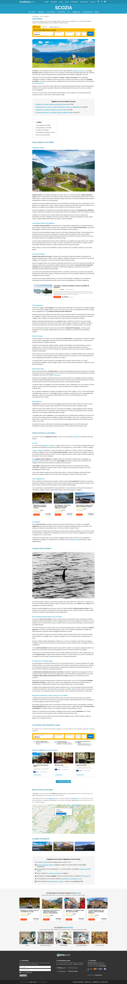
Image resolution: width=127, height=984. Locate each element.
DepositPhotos (98, 975)
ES (96, 968)
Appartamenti (63, 945)
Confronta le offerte (42, 862)
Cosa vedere (31, 12)
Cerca (90, 34)
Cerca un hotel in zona (61, 813)
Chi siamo (93, 960)
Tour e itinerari (51, 12)
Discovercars (86, 876)
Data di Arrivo (58, 32)
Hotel (27, 945)
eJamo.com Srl (33, 982)
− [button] (34, 809)
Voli (69, 12)
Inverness (57, 375)
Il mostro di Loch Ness (42, 130)
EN (102, 968)
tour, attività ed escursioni (53, 873)
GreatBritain (27, 2)
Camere (84, 32)
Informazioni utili (87, 12)
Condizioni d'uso (96, 982)
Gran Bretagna (103, 965)
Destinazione (37, 32)
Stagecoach (74, 539)
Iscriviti (24, 975)
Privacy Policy (104, 982)
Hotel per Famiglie (81, 945)
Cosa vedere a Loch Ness (43, 125)
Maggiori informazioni (78, 964)
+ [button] (34, 806)
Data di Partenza (69, 32)
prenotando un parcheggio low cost (72, 878)
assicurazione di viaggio (56, 881)
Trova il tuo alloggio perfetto (45, 865)
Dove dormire (74, 1)
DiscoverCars (36, 461)
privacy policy (29, 972)
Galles (67, 1)
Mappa (97, 12)
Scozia (61, 1)
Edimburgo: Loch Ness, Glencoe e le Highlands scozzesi (51, 104)
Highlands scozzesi (78, 70)
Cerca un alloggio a (39, 735)
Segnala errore (88, 982)
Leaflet (86, 833)
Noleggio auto (84, 1)
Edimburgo (41, 12)
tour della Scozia (38, 83)
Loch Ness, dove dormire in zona (45, 132)
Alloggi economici (45, 945)
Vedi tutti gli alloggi (64, 781)
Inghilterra (54, 1)
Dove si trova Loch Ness (43, 135)
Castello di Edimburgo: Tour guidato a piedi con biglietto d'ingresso (55, 112)
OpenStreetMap (91, 833)
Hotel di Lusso (99, 945)
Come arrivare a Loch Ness (43, 127)
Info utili (92, 1)
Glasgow (51, 445)
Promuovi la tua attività (78, 982)
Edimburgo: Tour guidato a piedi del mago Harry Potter (51, 109)
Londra (46, 1)
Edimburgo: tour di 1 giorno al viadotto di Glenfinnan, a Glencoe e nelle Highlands (58, 107)
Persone (78, 32)
